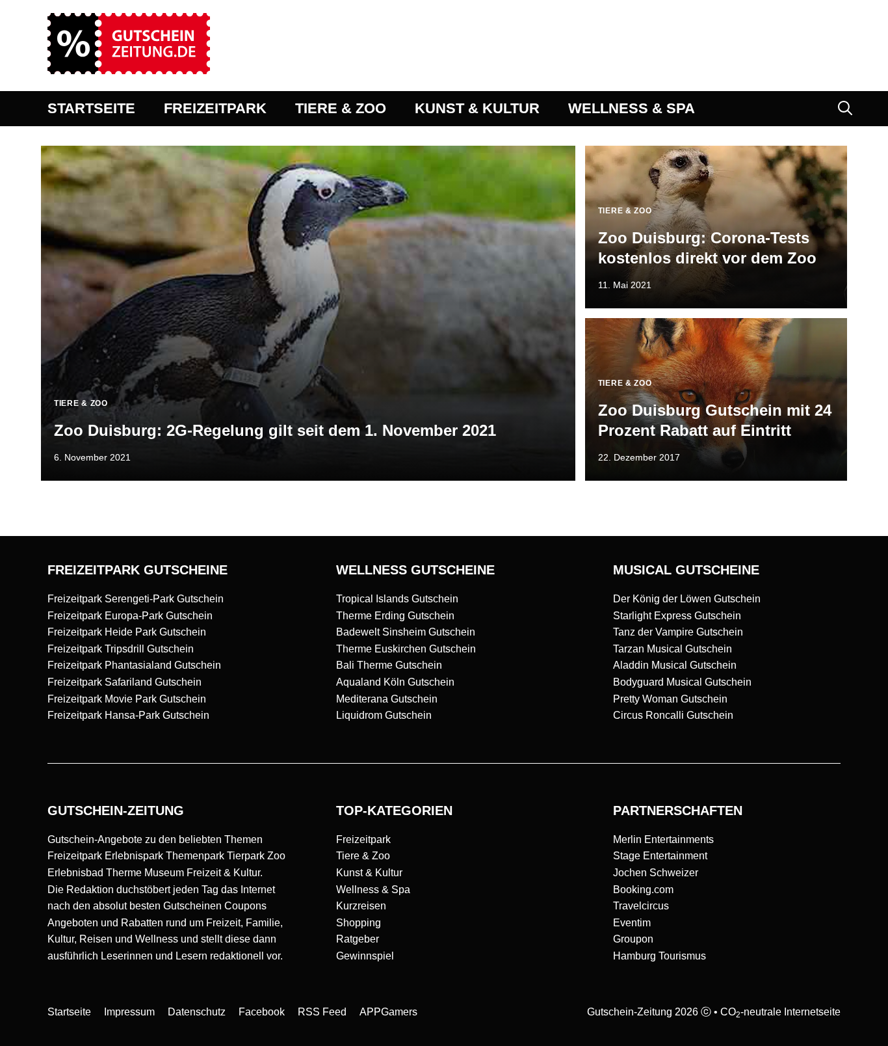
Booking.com (643, 889)
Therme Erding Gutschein (395, 615)
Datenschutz (197, 1011)
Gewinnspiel (365, 955)
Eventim (632, 922)
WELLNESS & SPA (631, 108)
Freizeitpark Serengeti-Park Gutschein (135, 598)
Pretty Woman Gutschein (670, 698)
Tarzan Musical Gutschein (672, 648)
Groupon (633, 939)
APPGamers (388, 1011)
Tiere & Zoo (363, 855)
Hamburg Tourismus (659, 955)
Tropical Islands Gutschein (397, 598)
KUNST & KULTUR (477, 108)
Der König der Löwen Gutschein (687, 598)
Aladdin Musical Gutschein (675, 665)
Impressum (129, 1011)
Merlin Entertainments (663, 839)
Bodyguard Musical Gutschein (682, 682)
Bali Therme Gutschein (389, 665)
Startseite (69, 1011)
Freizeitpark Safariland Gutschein (124, 682)
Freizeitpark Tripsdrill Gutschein (120, 648)
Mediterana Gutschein (386, 698)
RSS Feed (322, 1011)
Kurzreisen (361, 905)
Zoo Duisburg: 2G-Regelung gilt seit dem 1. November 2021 (275, 430)
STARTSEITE (91, 108)
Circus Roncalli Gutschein (673, 715)
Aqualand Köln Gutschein (395, 682)
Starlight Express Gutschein (677, 615)
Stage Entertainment (660, 855)
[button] (845, 108)
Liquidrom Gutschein (384, 715)
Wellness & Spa (373, 889)
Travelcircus (641, 905)
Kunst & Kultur (369, 872)
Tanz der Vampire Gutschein (678, 631)
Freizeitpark (363, 839)
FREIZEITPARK (215, 108)
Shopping (358, 922)
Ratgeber (357, 939)
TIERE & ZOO (340, 108)
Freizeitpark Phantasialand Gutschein (134, 665)
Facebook (262, 1011)
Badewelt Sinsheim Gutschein (405, 631)
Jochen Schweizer (655, 872)
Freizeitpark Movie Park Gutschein (126, 698)
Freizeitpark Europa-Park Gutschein (130, 615)
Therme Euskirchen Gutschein (406, 648)
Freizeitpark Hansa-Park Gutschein (128, 715)
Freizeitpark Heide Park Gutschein (126, 631)
